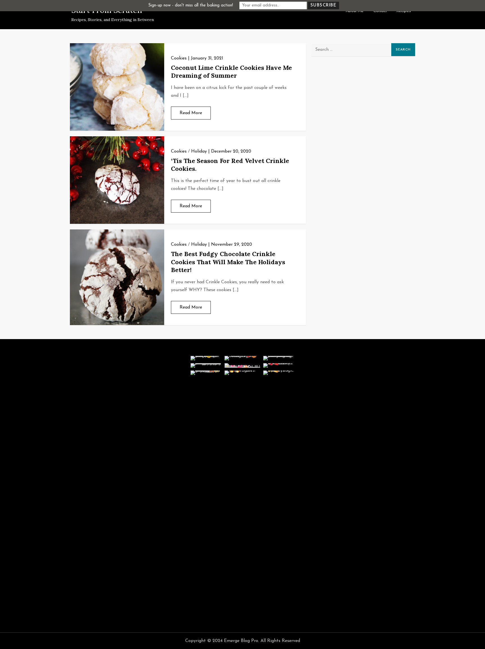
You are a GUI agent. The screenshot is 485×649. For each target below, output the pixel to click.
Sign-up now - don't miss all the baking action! (190, 5)
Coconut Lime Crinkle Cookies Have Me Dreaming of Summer (231, 72)
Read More (191, 113)
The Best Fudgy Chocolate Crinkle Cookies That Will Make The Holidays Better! (228, 262)
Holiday (199, 151)
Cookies (179, 58)
